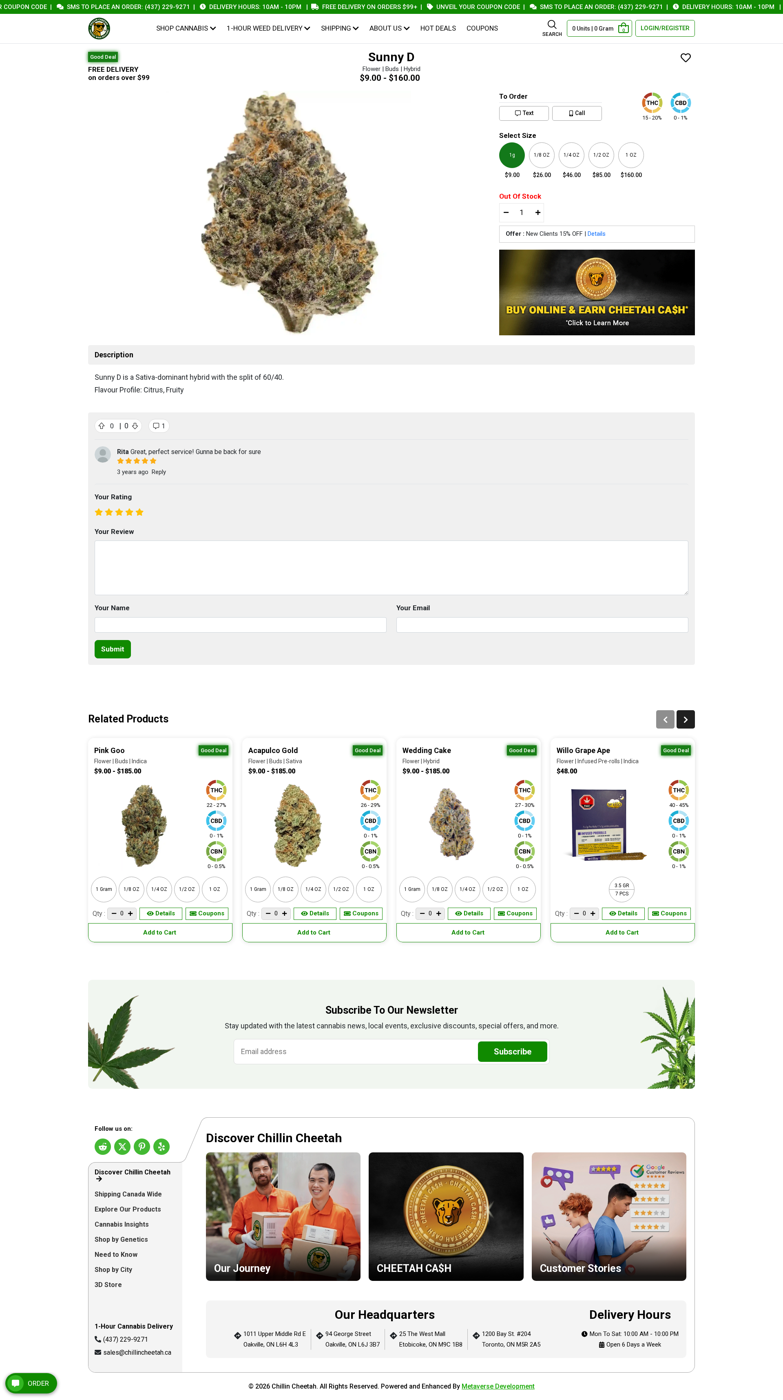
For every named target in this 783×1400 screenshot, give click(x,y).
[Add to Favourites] (686, 58)
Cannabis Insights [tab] (122, 1224)
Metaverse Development (498, 1386)
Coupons (482, 28)
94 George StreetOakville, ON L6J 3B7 (352, 1339)
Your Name (112, 608)
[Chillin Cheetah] (99, 29)
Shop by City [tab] (114, 1270)
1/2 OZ (187, 889)
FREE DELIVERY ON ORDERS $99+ (340, 7)
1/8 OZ (131, 889)
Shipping (336, 28)
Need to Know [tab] (117, 1254)
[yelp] (161, 1147)
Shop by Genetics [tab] (122, 1239)
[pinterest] (142, 1147)
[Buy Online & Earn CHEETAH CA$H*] (597, 292)
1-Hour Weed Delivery (265, 28)
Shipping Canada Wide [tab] (128, 1194)
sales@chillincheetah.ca (137, 1352)
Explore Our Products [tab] (129, 1209)
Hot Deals (438, 28)
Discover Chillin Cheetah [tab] (132, 1172)
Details (597, 233)
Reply (159, 472)
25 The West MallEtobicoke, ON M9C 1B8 (430, 1339)
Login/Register (665, 28)
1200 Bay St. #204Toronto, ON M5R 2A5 (511, 1339)
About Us (385, 28)
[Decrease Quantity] (506, 213)
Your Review (114, 531)
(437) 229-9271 (125, 1339)
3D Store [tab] (109, 1285)
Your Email (413, 608)
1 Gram (104, 889)
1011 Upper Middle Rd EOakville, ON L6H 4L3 (274, 1339)
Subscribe (512, 1052)
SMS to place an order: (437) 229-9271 (99, 7)
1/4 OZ (159, 889)
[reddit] (103, 1147)
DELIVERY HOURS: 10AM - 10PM (226, 7)
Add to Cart (160, 932)
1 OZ (214, 889)
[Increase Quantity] (537, 213)
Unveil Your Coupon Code (449, 7)
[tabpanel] (446, 1245)
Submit (112, 649)
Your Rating (113, 497)
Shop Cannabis (182, 28)
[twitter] (122, 1147)
